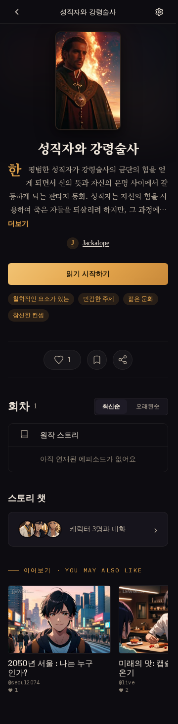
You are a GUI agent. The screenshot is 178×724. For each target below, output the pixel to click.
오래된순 (148, 406)
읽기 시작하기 (88, 273)
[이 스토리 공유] (123, 360)
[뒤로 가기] (17, 12)
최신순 (111, 406)
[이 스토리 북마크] (97, 360)
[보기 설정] (159, 12)
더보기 (18, 223)
